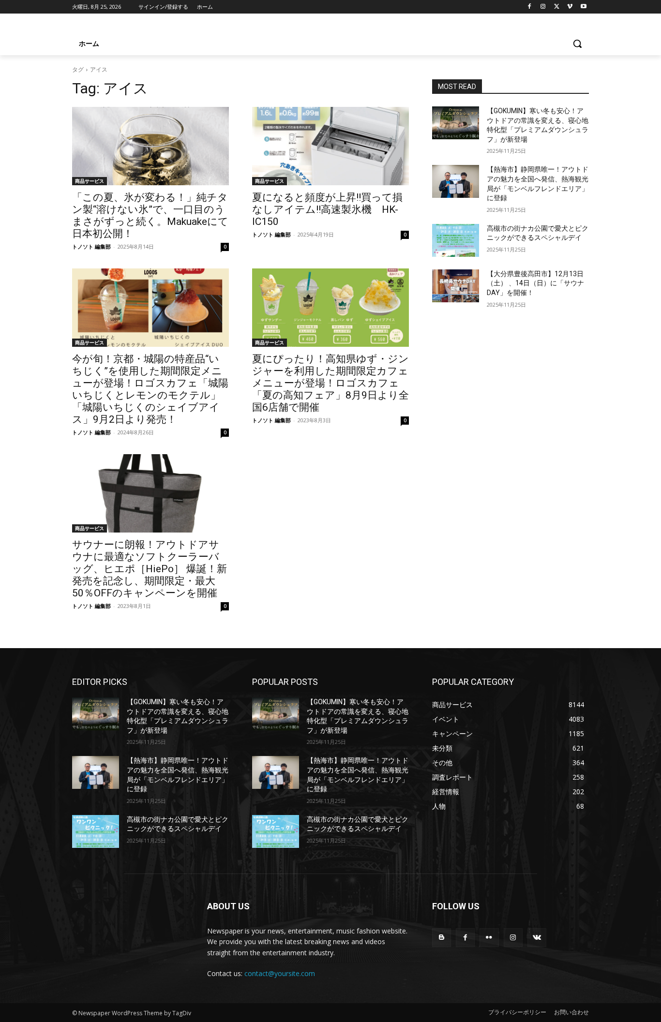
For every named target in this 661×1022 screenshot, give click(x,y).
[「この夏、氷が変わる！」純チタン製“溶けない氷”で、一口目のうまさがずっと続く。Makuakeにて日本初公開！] (150, 146)
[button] (577, 43)
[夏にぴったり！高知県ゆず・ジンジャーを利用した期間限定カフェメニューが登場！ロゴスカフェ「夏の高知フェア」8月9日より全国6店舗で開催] (330, 307)
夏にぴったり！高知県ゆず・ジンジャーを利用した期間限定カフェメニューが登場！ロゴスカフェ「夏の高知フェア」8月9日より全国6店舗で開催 (330, 383)
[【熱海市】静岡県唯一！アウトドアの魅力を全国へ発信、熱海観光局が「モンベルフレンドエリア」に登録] (455, 181)
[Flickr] (489, 937)
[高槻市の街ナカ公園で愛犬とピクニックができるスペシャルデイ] (455, 240)
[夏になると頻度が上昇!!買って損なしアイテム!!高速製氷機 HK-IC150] (330, 146)
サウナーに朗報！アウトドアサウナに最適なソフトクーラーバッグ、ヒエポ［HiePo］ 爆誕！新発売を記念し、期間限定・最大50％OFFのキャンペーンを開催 (149, 569)
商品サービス (89, 181)
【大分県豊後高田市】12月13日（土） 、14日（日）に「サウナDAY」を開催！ (535, 283)
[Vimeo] (569, 7)
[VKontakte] (536, 937)
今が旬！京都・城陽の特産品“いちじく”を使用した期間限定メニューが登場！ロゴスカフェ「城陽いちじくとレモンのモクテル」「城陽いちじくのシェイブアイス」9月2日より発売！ (150, 389)
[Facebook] (529, 7)
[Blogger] (441, 937)
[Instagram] (543, 7)
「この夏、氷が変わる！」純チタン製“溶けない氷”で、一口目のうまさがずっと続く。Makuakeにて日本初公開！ (150, 215)
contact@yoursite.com (279, 973)
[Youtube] (583, 7)
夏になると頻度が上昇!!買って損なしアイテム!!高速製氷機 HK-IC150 (327, 209)
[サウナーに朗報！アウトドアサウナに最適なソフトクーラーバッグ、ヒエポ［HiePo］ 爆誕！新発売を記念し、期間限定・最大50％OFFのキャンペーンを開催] (150, 493)
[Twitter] (556, 7)
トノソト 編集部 (91, 246)
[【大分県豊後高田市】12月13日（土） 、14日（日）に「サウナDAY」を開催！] (455, 285)
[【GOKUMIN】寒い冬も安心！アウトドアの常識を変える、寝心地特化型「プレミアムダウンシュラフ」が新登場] (455, 122)
